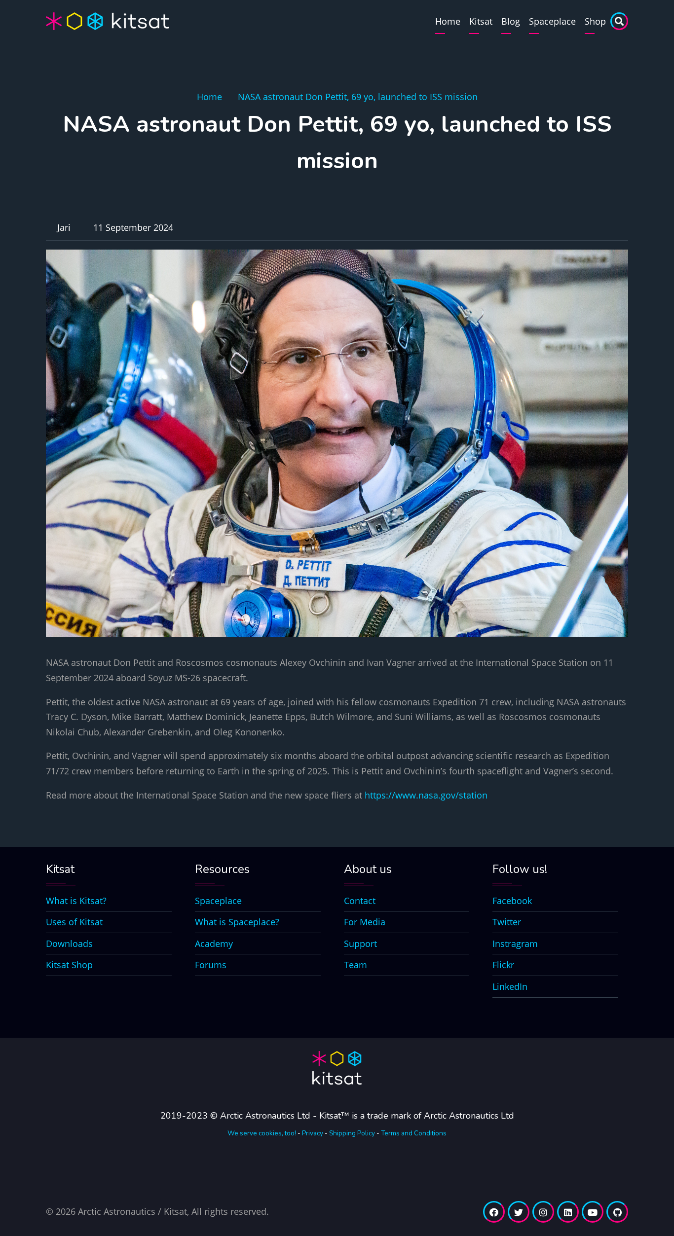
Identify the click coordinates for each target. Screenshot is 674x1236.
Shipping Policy (352, 1133)
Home (447, 21)
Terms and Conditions (414, 1133)
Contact (359, 901)
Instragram (515, 943)
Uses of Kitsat (74, 922)
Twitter (506, 922)
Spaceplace (552, 21)
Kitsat (480, 21)
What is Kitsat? (76, 901)
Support (360, 943)
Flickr (503, 965)
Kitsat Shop (69, 965)
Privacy (312, 1133)
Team (355, 965)
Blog (510, 21)
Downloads (69, 943)
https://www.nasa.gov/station (426, 795)
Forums (210, 965)
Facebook (512, 901)
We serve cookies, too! (261, 1133)
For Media (364, 922)
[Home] (107, 20)
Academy (214, 943)
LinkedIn (509, 986)
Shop (595, 21)
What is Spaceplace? (237, 922)
